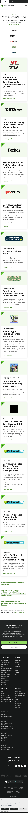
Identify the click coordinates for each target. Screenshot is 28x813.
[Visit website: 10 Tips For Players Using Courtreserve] (14, 502)
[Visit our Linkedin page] (25, 766)
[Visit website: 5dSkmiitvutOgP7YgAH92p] (14, 318)
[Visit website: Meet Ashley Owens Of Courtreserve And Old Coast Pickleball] (14, 409)
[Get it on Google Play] (18, 781)
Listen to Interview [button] (8, 355)
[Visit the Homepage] (7, 5)
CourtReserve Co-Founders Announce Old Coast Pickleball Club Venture (13, 603)
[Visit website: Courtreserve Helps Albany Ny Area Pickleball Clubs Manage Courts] (14, 451)
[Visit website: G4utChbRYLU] (14, 542)
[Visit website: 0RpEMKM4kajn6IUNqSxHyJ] (14, 367)
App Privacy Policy (14, 796)
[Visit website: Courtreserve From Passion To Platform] (14, 192)
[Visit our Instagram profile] (16, 766)
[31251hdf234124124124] (14, 64)
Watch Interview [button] (7, 98)
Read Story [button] (6, 139)
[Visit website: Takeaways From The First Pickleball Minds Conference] (14, 150)
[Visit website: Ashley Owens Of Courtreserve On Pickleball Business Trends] (14, 238)
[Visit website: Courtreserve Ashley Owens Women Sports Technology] (14, 109)
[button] (13, 642)
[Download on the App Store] (9, 781)
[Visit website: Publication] (14, 278)
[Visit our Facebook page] (22, 766)
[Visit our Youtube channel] (19, 766)
